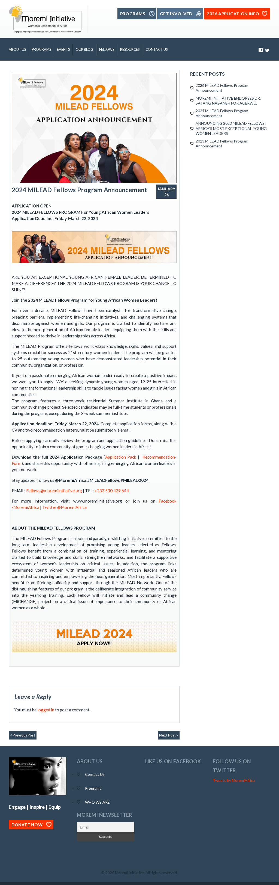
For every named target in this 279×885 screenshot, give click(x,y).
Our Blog (84, 49)
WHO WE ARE (97, 802)
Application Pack (121, 457)
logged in (45, 709)
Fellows (106, 49)
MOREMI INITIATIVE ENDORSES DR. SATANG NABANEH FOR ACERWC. (228, 100)
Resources (130, 49)
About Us (17, 49)
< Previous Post (22, 735)
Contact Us (156, 49)
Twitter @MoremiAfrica (64, 507)
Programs (41, 49)
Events (63, 49)
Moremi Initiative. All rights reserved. (146, 872)
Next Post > (168, 735)
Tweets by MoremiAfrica (234, 780)
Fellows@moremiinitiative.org (54, 490)
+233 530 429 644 (111, 490)
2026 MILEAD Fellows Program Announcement (222, 88)
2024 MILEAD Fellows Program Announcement (79, 190)
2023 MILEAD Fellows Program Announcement (222, 143)
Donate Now (27, 824)
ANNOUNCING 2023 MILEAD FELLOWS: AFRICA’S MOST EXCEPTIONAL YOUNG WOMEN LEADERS (231, 128)
